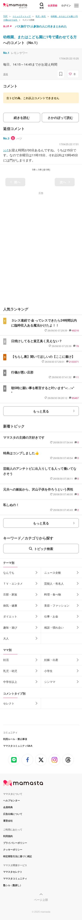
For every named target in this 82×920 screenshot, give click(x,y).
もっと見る (41, 411)
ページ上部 (41, 900)
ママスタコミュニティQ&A (17, 745)
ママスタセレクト (12, 871)
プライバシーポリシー (15, 843)
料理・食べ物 (52, 594)
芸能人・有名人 (54, 583)
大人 (6, 638)
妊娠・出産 (51, 660)
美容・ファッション (56, 605)
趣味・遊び (10, 627)
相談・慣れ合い (54, 627)
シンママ (49, 682)
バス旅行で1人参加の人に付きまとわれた (41, 26)
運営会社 (8, 820)
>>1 (6, 150)
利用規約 (8, 836)
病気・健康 (10, 605)
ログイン (66, 5)
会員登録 (52, 5)
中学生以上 (10, 682)
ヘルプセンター (11, 800)
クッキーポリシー (12, 849)
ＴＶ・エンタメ (13, 583)
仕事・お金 (51, 616)
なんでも (8, 573)
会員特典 (8, 807)
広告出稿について (12, 814)
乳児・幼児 (10, 671)
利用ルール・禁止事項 (15, 739)
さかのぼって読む (60, 117)
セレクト (8, 703)
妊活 (6, 660)
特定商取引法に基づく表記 (17, 856)
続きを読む (22, 117)
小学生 (48, 671)
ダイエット (10, 616)
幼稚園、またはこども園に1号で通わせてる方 (40, 36)
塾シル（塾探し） (12, 885)
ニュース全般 (52, 573)
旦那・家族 (10, 594)
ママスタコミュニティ (15, 878)
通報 (5, 74)
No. (6, 53)
